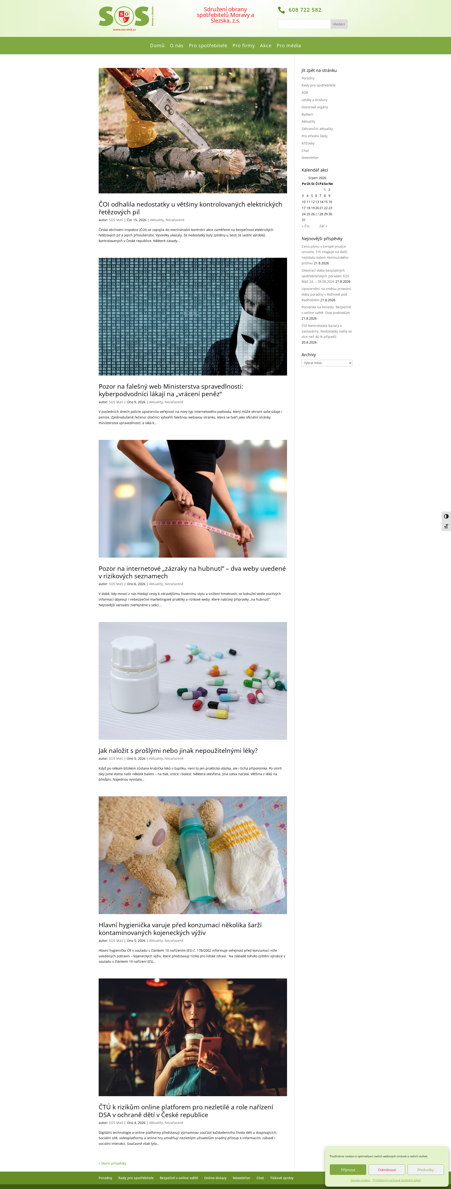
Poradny (308, 78)
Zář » (323, 226)
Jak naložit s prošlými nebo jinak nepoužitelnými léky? (178, 750)
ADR (305, 92)
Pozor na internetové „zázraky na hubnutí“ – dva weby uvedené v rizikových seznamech (192, 572)
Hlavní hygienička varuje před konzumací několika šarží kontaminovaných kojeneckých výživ (180, 928)
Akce (266, 46)
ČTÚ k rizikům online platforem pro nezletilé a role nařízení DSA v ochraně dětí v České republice (186, 1111)
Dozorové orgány (315, 107)
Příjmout (348, 1169)
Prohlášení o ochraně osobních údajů (397, 1180)
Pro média (289, 46)
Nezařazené (175, 220)
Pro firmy (244, 46)
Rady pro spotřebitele (319, 85)
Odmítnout (387, 1169)
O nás (177, 46)
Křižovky (308, 143)
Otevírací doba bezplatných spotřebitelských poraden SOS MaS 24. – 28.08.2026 (325, 276)
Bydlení (307, 114)
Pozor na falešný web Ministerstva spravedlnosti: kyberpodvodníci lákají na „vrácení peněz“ (171, 390)
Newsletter (310, 157)
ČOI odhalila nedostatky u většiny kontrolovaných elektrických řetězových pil (190, 208)
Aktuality (157, 220)
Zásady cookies (360, 1180)
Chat (305, 150)
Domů (157, 46)
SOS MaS (116, 220)
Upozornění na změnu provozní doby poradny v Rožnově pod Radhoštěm (326, 294)
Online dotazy (215, 1178)
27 (317, 214)
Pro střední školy (315, 136)
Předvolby (425, 1169)
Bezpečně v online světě (179, 1178)
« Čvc (306, 226)
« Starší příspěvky (112, 1163)
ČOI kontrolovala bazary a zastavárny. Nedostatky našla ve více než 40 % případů (327, 331)
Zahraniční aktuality (317, 128)
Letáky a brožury (314, 100)
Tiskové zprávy (282, 1178)
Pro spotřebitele (208, 46)
